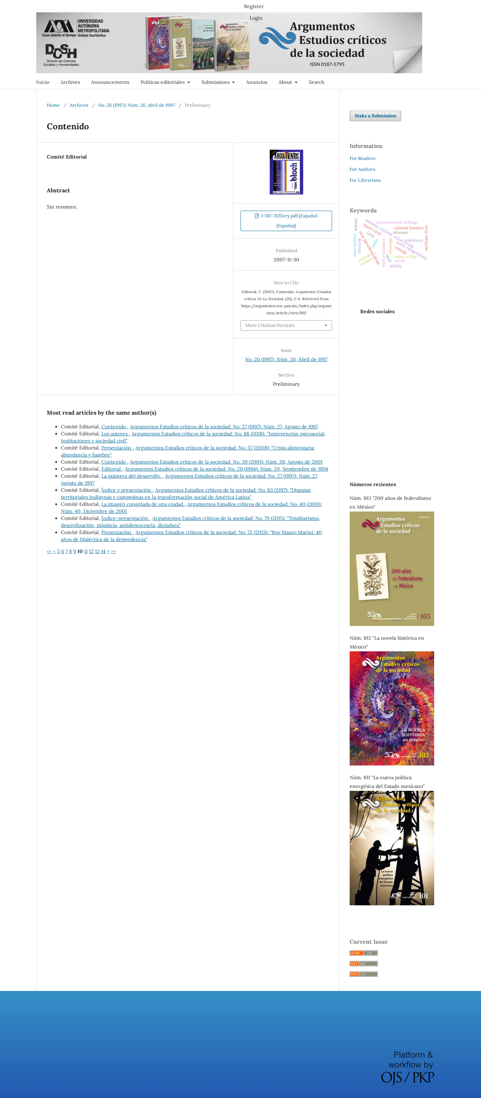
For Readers (362, 158)
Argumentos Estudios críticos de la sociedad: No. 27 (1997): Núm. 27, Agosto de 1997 (224, 426)
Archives (70, 82)
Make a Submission (375, 116)
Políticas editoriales (163, 82)
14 (103, 551)
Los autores (115, 433)
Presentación (117, 448)
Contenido (114, 426)
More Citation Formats (270, 325)
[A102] (392, 764)
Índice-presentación (125, 518)
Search (316, 82)
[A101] (392, 903)
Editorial (111, 469)
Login (256, 18)
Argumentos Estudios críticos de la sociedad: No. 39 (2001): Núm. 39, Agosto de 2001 (226, 462)
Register (254, 6)
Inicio (42, 82)
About (286, 82)
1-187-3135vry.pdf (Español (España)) (289, 221)
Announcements (110, 82)
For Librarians (365, 180)
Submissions (216, 82)
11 (86, 551)
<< (49, 551)
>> (113, 551)
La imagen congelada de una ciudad (143, 504)
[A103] (392, 624)
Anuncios (256, 82)
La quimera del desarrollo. (131, 476)
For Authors (362, 169)
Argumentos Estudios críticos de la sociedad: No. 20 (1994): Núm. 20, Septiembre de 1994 (226, 469)
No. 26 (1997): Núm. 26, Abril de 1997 (136, 105)
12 (91, 551)
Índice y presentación (126, 490)
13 (97, 551)
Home (53, 105)
